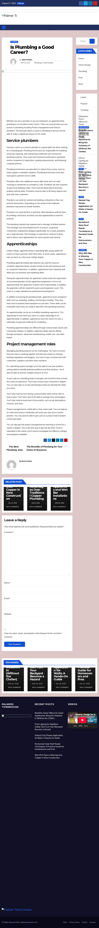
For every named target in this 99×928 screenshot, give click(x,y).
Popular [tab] (84, 104)
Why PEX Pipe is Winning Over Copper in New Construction (13, 488)
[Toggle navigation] (50, 27)
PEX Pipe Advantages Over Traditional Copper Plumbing (37, 491)
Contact (84, 922)
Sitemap (92, 922)
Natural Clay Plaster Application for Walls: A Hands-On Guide (61, 668)
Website (7, 614)
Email (7, 598)
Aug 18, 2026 (37, 684)
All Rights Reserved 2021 (11, 922)
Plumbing (14, 41)
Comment (9, 532)
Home (81, 59)
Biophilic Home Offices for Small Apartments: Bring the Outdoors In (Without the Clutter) (49, 715)
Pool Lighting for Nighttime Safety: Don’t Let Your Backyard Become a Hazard (49, 727)
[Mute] (90, 726)
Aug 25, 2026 (13, 684)
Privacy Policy (74, 922)
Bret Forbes (27, 60)
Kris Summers (14, 687)
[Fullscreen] (94, 726)
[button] (95, 27)
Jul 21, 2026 (85, 684)
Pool (81, 78)
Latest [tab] (83, 97)
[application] (82, 720)
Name (7, 583)
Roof (81, 84)
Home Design (85, 65)
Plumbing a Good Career (43, 63)
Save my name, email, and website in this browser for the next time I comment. (33, 635)
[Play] (71, 726)
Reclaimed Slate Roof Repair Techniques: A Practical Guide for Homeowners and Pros (49, 746)
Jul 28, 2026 (61, 684)
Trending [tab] (84, 110)
